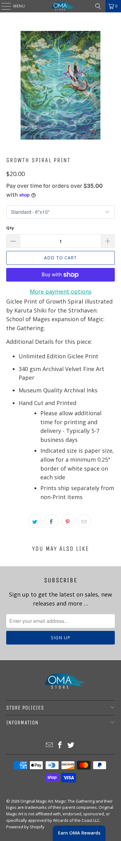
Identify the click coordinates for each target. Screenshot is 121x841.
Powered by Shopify (25, 827)
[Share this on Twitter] (35, 521)
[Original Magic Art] (60, 6)
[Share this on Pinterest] (68, 521)
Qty (10, 228)
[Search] (98, 6)
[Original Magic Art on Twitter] (71, 745)
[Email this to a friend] (84, 521)
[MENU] (3, 6)
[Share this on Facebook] (51, 521)
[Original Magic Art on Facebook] (60, 745)
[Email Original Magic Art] (49, 745)
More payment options (61, 291)
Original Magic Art (36, 801)
